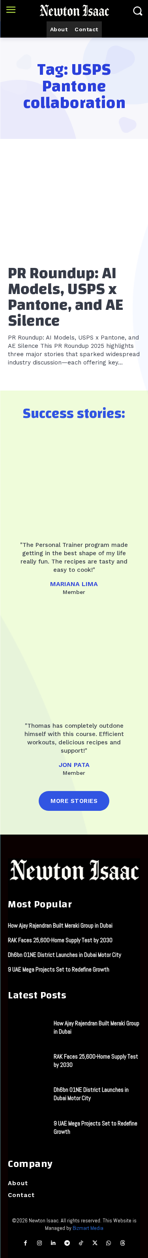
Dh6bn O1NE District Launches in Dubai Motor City (64, 954)
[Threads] (122, 1243)
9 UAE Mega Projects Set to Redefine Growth (58, 969)
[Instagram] (39, 1243)
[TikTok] (81, 1243)
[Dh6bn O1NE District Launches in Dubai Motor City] (28, 1093)
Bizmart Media (88, 1227)
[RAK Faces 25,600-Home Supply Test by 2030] (28, 1060)
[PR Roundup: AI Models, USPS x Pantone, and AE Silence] (74, 209)
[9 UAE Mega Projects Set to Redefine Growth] (28, 1127)
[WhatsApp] (109, 1243)
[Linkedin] (53, 1243)
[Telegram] (67, 1243)
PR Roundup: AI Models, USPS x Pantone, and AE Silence (66, 297)
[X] (95, 1243)
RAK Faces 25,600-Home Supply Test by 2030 (60, 940)
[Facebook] (25, 1243)
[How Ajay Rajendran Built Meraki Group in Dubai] (28, 1027)
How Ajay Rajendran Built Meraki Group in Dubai (60, 925)
